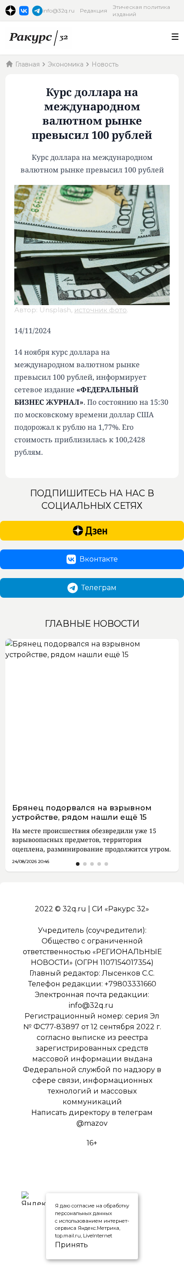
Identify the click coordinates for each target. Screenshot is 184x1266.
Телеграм (99, 587)
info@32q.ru (58, 10)
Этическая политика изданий (141, 10)
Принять (62, 1245)
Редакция (93, 10)
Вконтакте (98, 559)
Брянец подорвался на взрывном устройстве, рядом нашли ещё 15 (81, 812)
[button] (77, 864)
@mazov (92, 1123)
